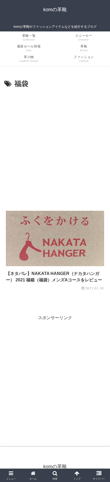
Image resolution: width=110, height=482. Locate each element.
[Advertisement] (55, 147)
